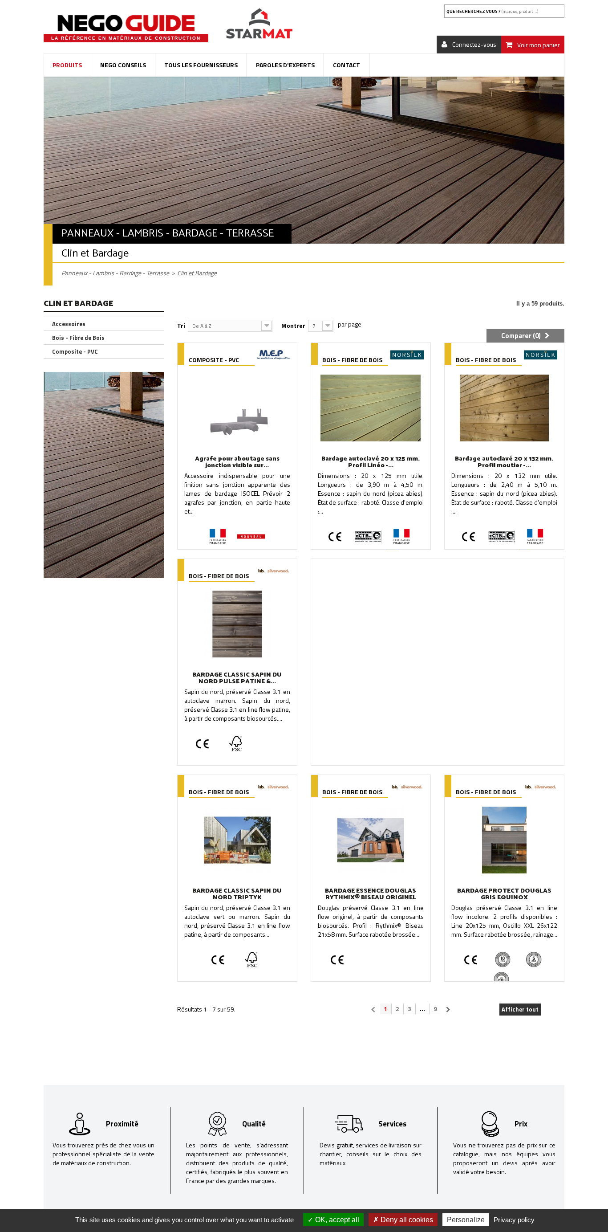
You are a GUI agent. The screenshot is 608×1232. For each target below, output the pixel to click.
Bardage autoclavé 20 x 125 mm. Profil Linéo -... (370, 462)
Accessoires (68, 323)
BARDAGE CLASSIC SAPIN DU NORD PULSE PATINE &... (237, 678)
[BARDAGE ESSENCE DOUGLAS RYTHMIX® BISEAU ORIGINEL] (370, 840)
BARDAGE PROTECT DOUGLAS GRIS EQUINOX (504, 894)
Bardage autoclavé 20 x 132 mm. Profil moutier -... (504, 462)
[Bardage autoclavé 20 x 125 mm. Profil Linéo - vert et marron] (370, 408)
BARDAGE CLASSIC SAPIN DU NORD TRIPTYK (237, 894)
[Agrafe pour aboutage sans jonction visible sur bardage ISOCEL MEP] (237, 408)
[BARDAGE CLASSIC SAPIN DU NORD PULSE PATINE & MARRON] (237, 624)
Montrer (293, 325)
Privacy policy (514, 1220)
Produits (67, 64)
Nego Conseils (123, 64)
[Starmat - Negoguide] (126, 23)
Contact (346, 64)
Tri (181, 325)
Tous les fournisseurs (201, 64)
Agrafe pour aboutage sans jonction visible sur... (237, 462)
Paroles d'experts (285, 64)
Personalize (466, 1220)
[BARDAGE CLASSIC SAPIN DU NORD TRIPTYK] (237, 840)
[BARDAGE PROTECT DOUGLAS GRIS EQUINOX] (504, 840)
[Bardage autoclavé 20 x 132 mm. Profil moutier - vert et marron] (504, 408)
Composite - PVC (75, 351)
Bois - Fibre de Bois (78, 337)
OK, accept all (336, 1220)
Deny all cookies (406, 1220)
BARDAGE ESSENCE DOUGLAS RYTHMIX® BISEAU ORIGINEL (370, 894)
